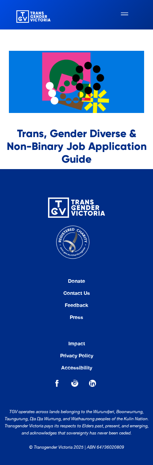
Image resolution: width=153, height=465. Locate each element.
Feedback (76, 305)
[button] (124, 14)
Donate (76, 281)
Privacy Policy (76, 355)
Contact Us (76, 293)
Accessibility (76, 368)
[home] (32, 14)
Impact (76, 343)
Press (76, 317)
